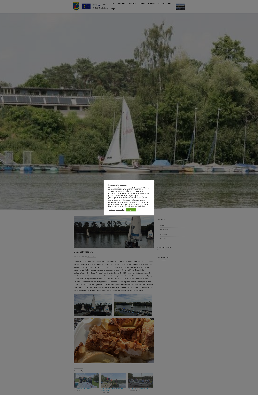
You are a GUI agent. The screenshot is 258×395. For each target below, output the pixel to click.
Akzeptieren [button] (131, 210)
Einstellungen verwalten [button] (116, 210)
